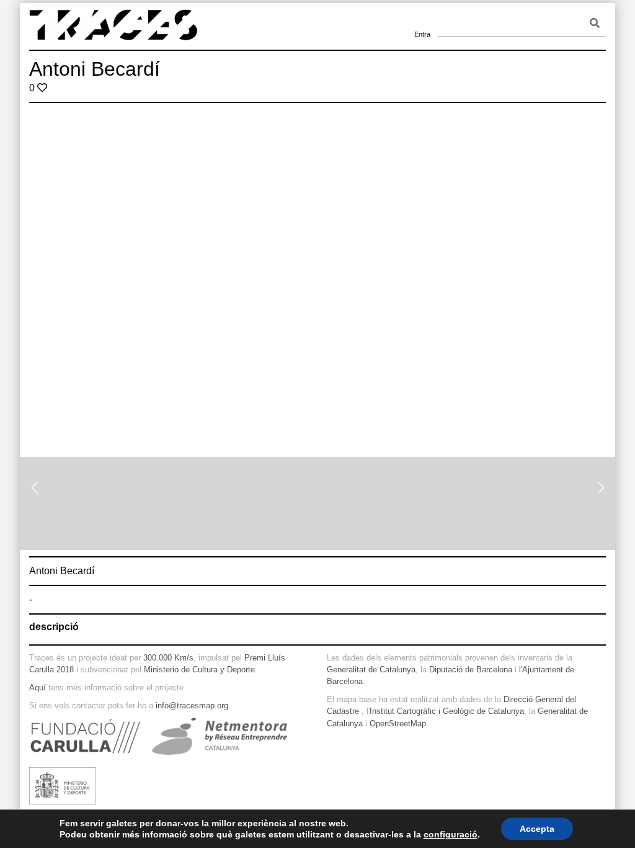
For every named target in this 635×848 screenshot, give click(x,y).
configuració (450, 834)
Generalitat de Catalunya (371, 669)
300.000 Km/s (168, 657)
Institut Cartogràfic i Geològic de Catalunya (447, 711)
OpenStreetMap (398, 723)
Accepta (537, 829)
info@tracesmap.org (192, 705)
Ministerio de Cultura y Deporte (199, 669)
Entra (422, 18)
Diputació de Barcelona (470, 669)
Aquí (37, 687)
